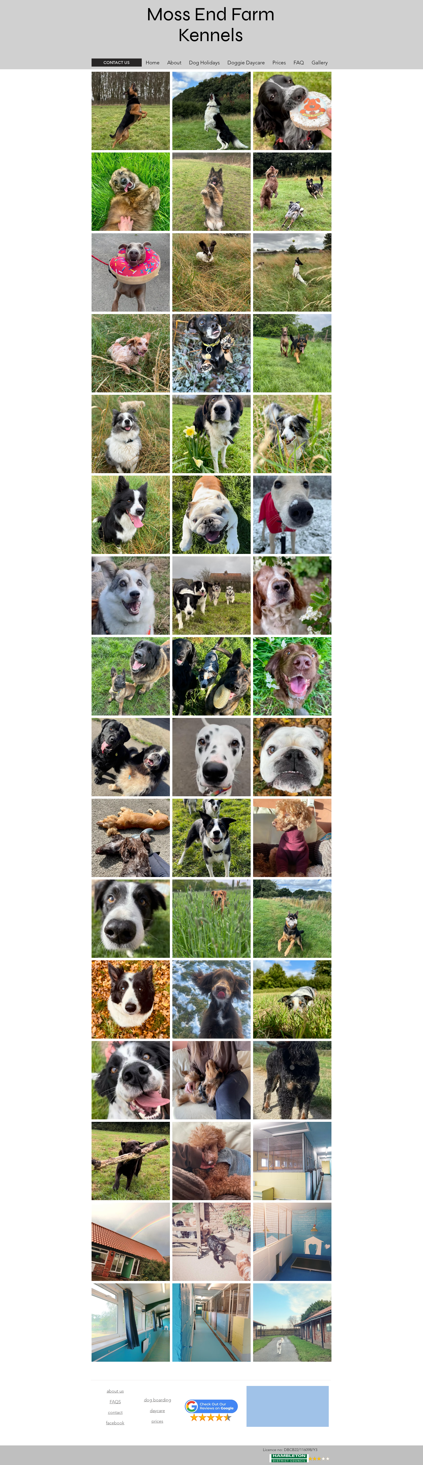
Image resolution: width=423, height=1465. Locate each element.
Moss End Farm (211, 14)
